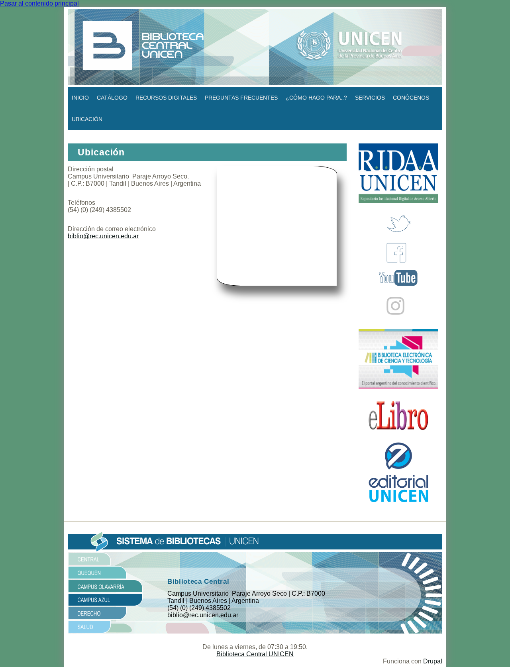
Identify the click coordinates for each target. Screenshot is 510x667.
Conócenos (411, 97)
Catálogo (112, 97)
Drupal (432, 661)
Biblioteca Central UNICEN (255, 654)
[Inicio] (255, 46)
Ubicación (87, 119)
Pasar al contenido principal (39, 3)
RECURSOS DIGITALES (166, 97)
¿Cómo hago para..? (316, 97)
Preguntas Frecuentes (241, 97)
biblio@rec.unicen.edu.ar (103, 236)
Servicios (370, 97)
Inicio (80, 97)
